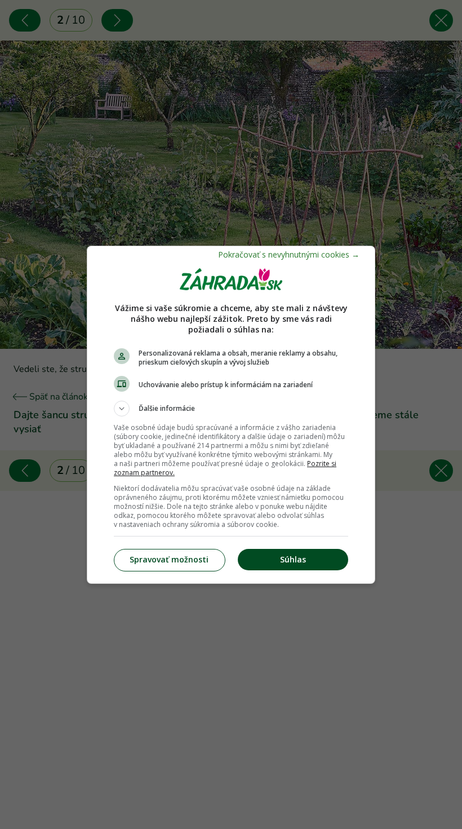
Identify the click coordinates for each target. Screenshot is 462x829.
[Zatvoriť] (288, 254)
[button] (231, 408)
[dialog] (231, 415)
